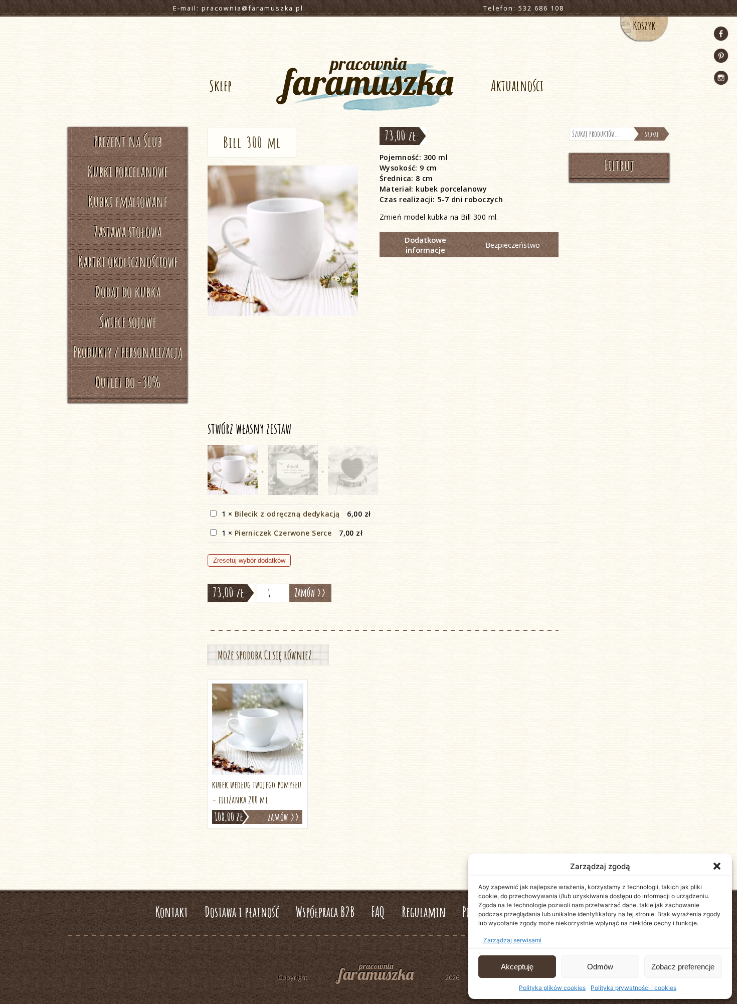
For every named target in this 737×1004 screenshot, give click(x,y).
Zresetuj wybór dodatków (249, 560)
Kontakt (171, 912)
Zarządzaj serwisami (512, 940)
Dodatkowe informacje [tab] (425, 245)
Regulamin (424, 912)
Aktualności (517, 85)
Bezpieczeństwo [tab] (512, 245)
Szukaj (651, 134)
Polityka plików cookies (552, 987)
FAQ (378, 912)
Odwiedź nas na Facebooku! (720, 33)
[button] (717, 866)
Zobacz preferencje (682, 966)
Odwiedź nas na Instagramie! (720, 77)
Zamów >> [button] (283, 816)
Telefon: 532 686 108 (523, 8)
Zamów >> (310, 592)
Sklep (220, 85)
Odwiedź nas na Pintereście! (720, 55)
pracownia (368, 78)
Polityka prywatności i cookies (633, 987)
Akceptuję (517, 966)
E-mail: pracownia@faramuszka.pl (238, 8)
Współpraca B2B (325, 912)
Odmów (600, 966)
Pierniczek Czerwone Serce (283, 533)
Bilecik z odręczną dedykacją (287, 514)
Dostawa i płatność (242, 912)
